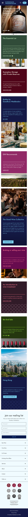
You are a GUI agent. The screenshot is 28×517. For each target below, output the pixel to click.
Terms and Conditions (14, 510)
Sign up (14, 437)
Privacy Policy (14, 512)
